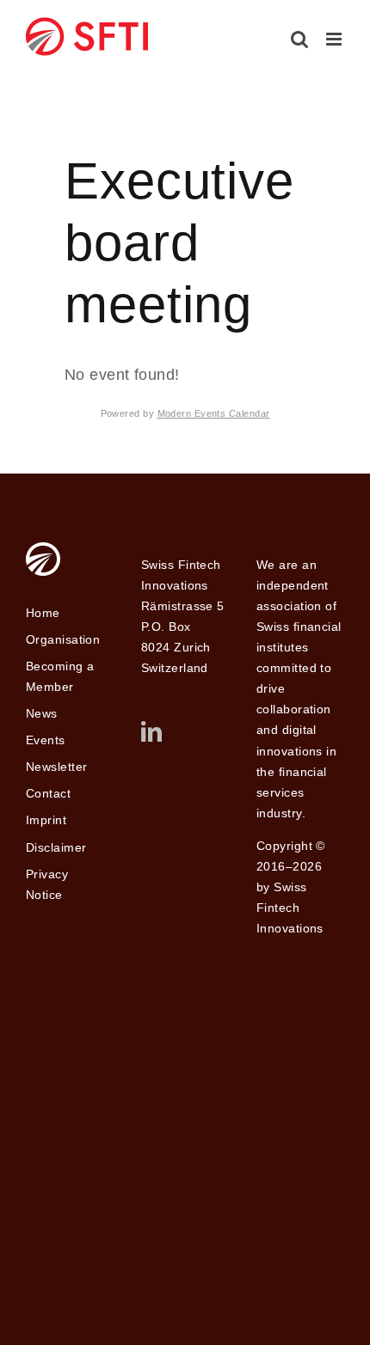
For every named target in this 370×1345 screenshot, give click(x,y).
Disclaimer (56, 847)
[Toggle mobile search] (299, 39)
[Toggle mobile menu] (335, 39)
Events (45, 740)
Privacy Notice (47, 884)
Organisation (63, 639)
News (42, 713)
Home (43, 613)
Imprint (46, 820)
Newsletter (57, 766)
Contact (48, 793)
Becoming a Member (60, 676)
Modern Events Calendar (213, 413)
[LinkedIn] (151, 731)
